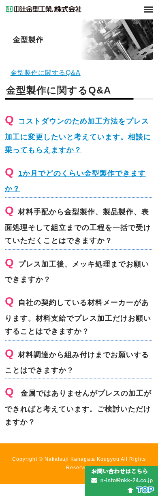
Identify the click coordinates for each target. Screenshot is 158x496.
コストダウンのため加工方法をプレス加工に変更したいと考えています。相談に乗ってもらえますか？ (78, 135)
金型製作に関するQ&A (46, 72)
